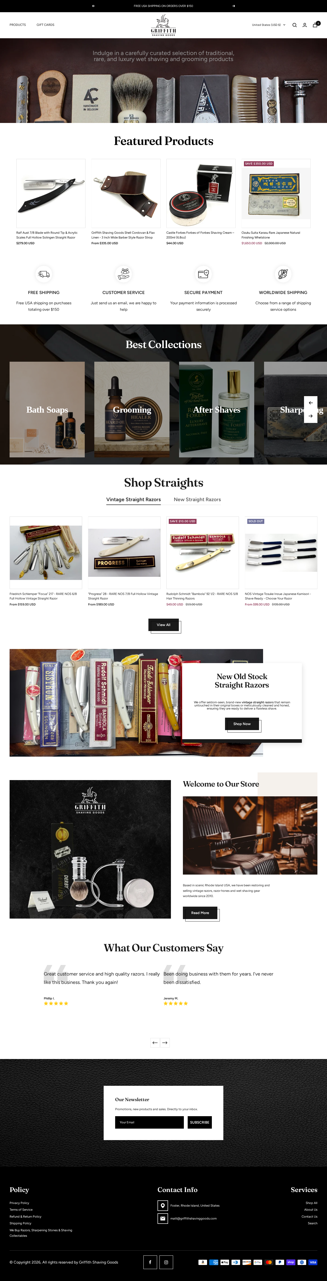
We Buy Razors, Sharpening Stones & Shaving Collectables (41, 1232)
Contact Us (309, 1216)
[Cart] (315, 25)
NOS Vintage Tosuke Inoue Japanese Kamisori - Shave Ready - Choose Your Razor (278, 596)
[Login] (305, 25)
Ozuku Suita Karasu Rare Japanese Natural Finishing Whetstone (271, 235)
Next (165, 1043)
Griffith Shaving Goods (98, 1262)
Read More (200, 913)
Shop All (311, 1203)
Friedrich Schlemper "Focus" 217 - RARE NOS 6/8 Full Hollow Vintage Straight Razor (43, 596)
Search (312, 1223)
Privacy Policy (19, 1203)
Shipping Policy (20, 1223)
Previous (155, 1043)
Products (18, 25)
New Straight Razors (197, 499)
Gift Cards (45, 25)
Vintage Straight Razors (133, 499)
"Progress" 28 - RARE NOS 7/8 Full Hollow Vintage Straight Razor (123, 596)
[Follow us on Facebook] (150, 1262)
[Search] (295, 25)
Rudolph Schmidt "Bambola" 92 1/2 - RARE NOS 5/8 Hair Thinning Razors (202, 596)
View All (163, 625)
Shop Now (242, 724)
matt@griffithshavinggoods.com (193, 1218)
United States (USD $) (266, 25)
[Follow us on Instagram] (166, 1262)
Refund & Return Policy (25, 1216)
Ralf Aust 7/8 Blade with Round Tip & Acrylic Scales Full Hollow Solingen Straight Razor (47, 235)
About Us (310, 1209)
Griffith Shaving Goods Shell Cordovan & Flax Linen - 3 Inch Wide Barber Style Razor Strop (123, 235)
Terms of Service (21, 1209)
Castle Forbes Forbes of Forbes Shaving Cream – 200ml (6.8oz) (200, 235)
